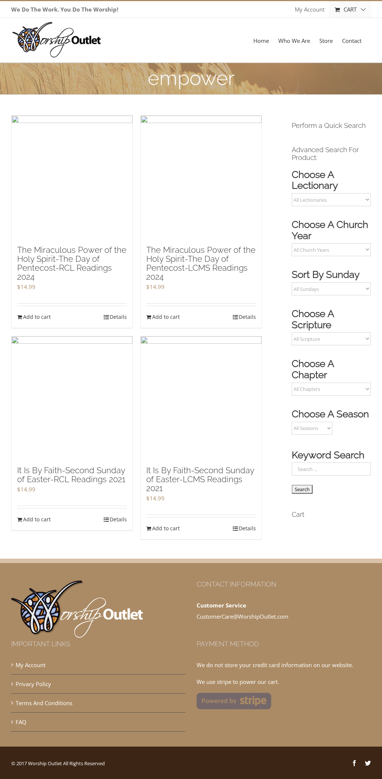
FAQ (21, 722)
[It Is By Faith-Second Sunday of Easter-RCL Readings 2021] (72, 397)
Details (118, 316)
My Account (31, 665)
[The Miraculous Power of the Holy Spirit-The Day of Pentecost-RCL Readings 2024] (72, 177)
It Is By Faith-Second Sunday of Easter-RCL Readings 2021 (71, 474)
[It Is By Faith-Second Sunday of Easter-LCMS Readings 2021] (201, 397)
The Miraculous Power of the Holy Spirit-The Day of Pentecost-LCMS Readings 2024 (201, 263)
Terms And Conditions (44, 703)
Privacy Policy (33, 684)
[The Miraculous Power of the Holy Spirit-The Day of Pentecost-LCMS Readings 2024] (201, 177)
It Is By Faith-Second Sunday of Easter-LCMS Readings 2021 (200, 479)
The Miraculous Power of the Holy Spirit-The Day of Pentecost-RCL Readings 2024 (71, 263)
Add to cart (37, 316)
